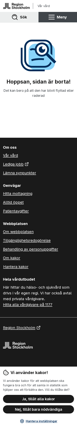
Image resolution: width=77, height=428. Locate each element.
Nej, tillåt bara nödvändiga (38, 409)
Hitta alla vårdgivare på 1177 (27, 304)
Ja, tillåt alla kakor (38, 399)
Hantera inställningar (41, 421)
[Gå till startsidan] (16, 6)
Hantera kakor (15, 266)
